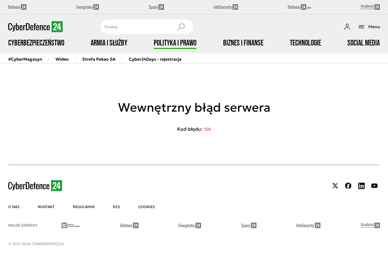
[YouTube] (374, 185)
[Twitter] (335, 185)
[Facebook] (348, 185)
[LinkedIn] (361, 185)
